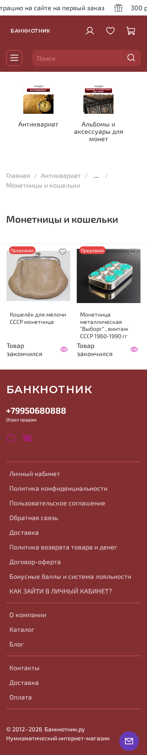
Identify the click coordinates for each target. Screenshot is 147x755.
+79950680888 (36, 410)
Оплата (20, 697)
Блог (16, 644)
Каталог (21, 629)
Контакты (24, 667)
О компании (27, 614)
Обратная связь (33, 517)
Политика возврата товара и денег (63, 547)
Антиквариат (38, 124)
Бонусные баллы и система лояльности (70, 576)
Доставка (24, 532)
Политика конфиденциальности (58, 488)
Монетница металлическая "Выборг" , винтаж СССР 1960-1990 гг (104, 325)
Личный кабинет (34, 473)
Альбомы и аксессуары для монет (98, 131)
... (96, 175)
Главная (18, 175)
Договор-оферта (35, 561)
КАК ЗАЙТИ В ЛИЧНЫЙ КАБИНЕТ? (60, 591)
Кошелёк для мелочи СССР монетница (38, 318)
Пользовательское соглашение (57, 503)
